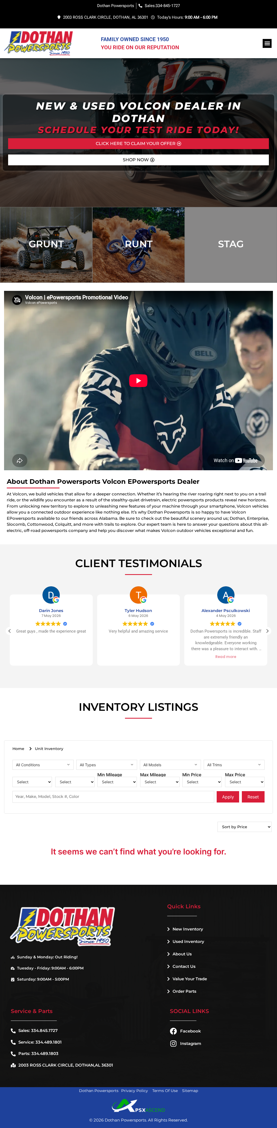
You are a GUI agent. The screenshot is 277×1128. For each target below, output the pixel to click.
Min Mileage (109, 774)
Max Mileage (153, 774)
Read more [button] (138, 657)
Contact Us (184, 966)
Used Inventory (188, 941)
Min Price (191, 774)
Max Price (235, 774)
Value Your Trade (190, 978)
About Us (182, 953)
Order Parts (184, 991)
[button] (267, 43)
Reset (253, 797)
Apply (228, 797)
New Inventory (188, 929)
